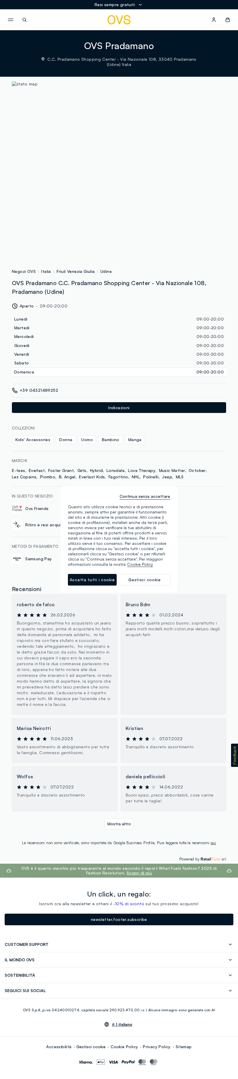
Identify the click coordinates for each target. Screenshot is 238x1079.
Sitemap (184, 1046)
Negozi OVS (24, 271)
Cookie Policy (124, 1046)
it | (122, 1024)
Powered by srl (202, 859)
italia (46, 271)
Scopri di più (139, 872)
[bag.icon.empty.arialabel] (228, 20)
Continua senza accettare (145, 496)
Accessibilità (58, 1046)
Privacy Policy (157, 1046)
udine (106, 271)
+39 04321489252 (39, 390)
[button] (234, 755)
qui (213, 842)
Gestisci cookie (91, 1046)
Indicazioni (118, 407)
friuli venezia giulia (76, 271)
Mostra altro (119, 823)
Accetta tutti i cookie (92, 579)
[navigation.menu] (10, 20)
